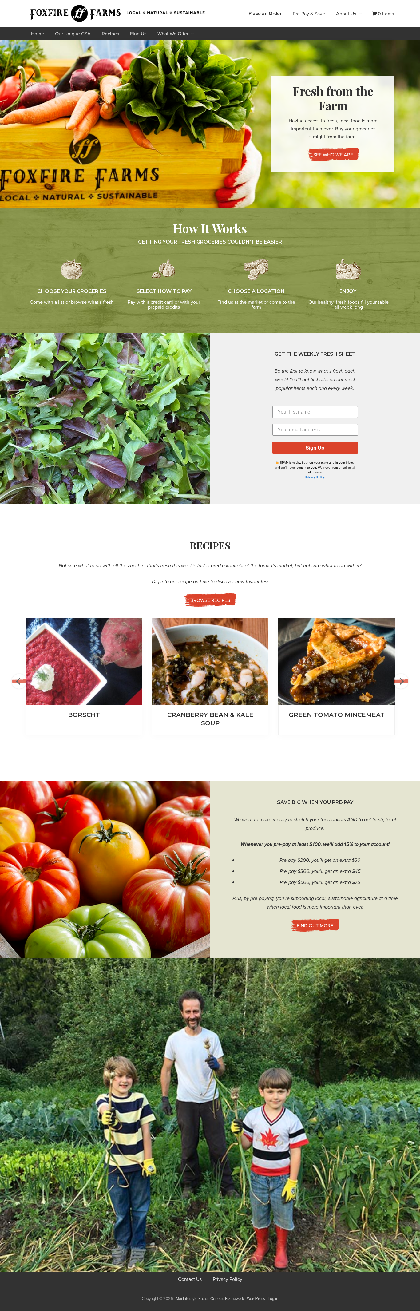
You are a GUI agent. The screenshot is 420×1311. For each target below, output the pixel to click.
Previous (19, 681)
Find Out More (315, 925)
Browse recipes (210, 600)
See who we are (333, 154)
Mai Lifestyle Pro (190, 1298)
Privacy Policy (315, 477)
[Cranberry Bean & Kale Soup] (210, 662)
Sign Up (315, 447)
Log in (273, 1298)
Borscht (84, 715)
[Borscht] (84, 662)
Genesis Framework (227, 1298)
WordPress (256, 1298)
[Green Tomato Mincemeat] (336, 662)
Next (401, 681)
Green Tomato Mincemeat (337, 715)
